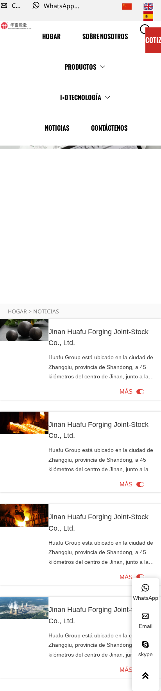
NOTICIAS (46, 311)
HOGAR (17, 311)
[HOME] (16, 26)
